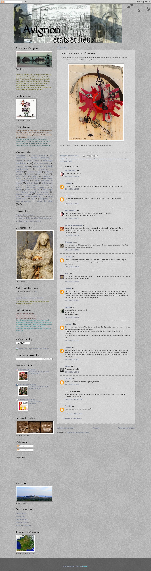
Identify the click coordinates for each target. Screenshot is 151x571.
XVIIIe (47, 174)
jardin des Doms (32, 183)
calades (34, 176)
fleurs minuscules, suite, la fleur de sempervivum (39, 372)
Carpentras (19, 161)
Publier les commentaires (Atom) (78, 433)
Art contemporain (72, 159)
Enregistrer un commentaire (72, 418)
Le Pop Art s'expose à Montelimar (35, 402)
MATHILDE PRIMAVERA (73, 225)
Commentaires (24, 450)
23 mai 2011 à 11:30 (72, 235)
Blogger (84, 566)
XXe (70, 161)
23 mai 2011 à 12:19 (72, 250)
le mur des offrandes (31, 185)
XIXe (38, 174)
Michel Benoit (70, 171)
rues (32, 199)
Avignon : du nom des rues (25, 215)
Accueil (96, 428)
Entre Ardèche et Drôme (27, 385)
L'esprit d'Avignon (22, 519)
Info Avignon (20, 516)
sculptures (44, 199)
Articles (21, 446)
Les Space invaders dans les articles (28, 221)
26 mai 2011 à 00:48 (72, 384)
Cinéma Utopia (21, 513)
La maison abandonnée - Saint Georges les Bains (38, 387)
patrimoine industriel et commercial (34, 192)
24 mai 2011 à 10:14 (72, 317)
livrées (27, 190)
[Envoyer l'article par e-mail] (83, 156)
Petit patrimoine (118, 159)
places (127, 159)
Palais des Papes (41, 164)
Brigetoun (68, 242)
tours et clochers (23, 201)
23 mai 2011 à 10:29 (72, 189)
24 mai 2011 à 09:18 (72, 300)
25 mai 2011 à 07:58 (72, 340)
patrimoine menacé (105, 159)
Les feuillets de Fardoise (27, 370)
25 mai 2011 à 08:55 (72, 359)
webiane (68, 324)
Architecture (20, 156)
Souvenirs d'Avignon (35, 172)
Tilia (66, 274)
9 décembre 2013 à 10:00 (73, 414)
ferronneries (47, 178)
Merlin (67, 366)
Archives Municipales (39, 155)
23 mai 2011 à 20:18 (72, 281)
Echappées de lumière (26, 400)
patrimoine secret (42, 194)
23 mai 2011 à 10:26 (72, 176)
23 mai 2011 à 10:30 (72, 204)
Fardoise (68, 183)
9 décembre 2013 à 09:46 (73, 399)
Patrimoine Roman (22, 167)
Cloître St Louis (33, 161)
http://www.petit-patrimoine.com (26, 316)
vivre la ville (64, 161)
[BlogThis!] (90, 156)
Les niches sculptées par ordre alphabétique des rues (34, 218)
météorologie (47, 190)
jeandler (68, 307)
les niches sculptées (35, 187)
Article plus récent (65, 428)
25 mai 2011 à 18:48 (72, 372)
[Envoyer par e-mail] (88, 156)
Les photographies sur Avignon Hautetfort (30, 298)
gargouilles (25, 181)
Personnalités (38, 167)
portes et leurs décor (34, 196)
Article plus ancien (126, 428)
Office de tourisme (22, 522)
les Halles (45, 185)
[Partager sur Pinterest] (97, 156)
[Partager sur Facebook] (94, 156)
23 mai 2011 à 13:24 (72, 267)
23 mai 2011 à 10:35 (72, 218)
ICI (36, 291)
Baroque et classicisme (40, 158)
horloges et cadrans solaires (88, 159)
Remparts (20, 172)
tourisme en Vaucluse (23, 525)
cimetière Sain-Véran (33, 178)
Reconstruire (43, 169)
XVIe (17, 176)
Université (30, 174)
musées (36, 190)
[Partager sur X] (92, 156)
